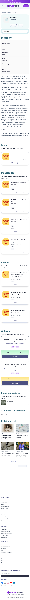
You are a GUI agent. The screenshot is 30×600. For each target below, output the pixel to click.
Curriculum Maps (5, 514)
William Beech (14, 274)
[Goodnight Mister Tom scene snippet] (5, 278)
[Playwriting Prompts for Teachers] (22, 428)
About (2, 558)
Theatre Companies (5, 546)
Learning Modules (5, 518)
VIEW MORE (15, 461)
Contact (3, 567)
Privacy (13, 585)
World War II (10, 401)
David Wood (4, 414)
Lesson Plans (4, 516)
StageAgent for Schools (6, 533)
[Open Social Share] (21, 25)
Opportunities (4, 544)
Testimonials (4, 537)
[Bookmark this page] (16, 25)
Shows (2, 500)
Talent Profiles (4, 508)
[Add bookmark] (17, 163)
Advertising (3, 562)
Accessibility (4, 585)
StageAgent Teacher (6, 531)
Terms (9, 585)
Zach (12, 242)
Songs (2, 504)
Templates (3, 548)
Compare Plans (4, 535)
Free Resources (5, 520)
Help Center (4, 564)
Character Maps (5, 506)
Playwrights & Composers (6, 12)
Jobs (2, 560)
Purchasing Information (6, 523)
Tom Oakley (14, 184)
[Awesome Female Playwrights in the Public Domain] (7, 428)
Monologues (4, 502)
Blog (2, 550)
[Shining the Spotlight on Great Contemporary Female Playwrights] (22, 446)
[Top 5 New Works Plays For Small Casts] (7, 446)
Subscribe (15, 576)
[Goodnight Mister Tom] (5, 158)
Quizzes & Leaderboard (6, 552)
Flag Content (23, 466)
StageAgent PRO (5, 529)
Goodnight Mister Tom (16, 187)
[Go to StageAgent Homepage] (15, 592)
